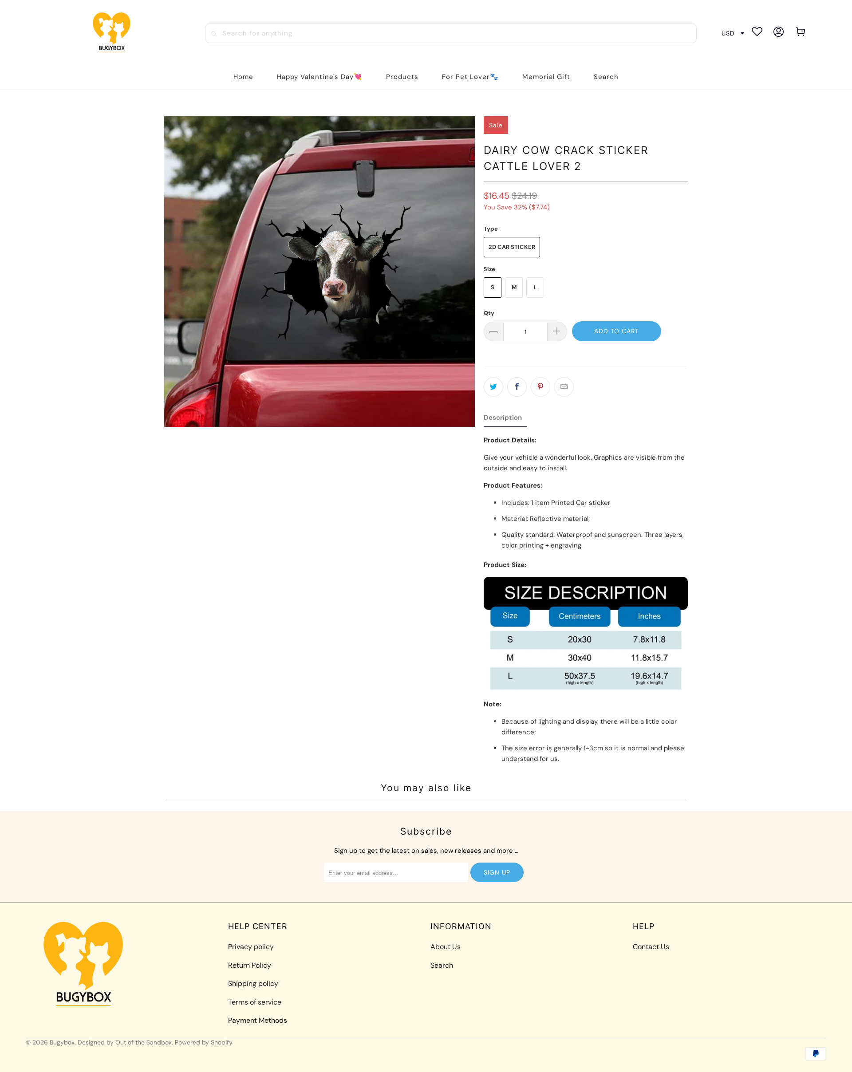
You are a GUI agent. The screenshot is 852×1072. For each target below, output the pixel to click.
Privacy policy (251, 946)
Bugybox (62, 1042)
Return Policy (249, 965)
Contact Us (651, 946)
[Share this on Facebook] (517, 387)
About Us (445, 946)
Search (441, 965)
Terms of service (254, 1002)
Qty (489, 313)
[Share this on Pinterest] (540, 387)
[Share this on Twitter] (493, 387)
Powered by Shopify (204, 1042)
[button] (402, 77)
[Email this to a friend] (564, 387)
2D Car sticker (512, 247)
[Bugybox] (114, 33)
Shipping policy (253, 983)
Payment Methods (257, 1020)
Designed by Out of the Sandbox (125, 1042)
